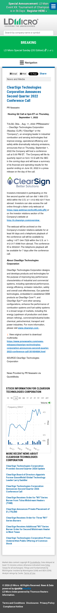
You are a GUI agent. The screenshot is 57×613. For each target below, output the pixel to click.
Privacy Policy (47, 603)
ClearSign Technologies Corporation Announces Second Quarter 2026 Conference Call (24, 489)
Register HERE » (37, 10)
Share (43, 73)
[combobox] (28, 33)
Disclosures (32, 603)
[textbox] (30, 32)
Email (14, 74)
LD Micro (14, 585)
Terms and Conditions (13, 603)
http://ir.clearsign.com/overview (23, 220)
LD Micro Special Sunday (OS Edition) (24, 50)
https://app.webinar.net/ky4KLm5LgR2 (27, 209)
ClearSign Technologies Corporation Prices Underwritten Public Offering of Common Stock (28, 541)
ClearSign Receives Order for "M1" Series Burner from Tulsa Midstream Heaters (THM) (27, 500)
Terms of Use (29, 573)
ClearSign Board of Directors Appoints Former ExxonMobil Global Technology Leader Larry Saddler (25, 477)
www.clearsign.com (28, 327)
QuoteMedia (35, 562)
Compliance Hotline (13, 606)
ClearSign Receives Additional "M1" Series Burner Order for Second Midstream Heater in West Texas (28, 529)
